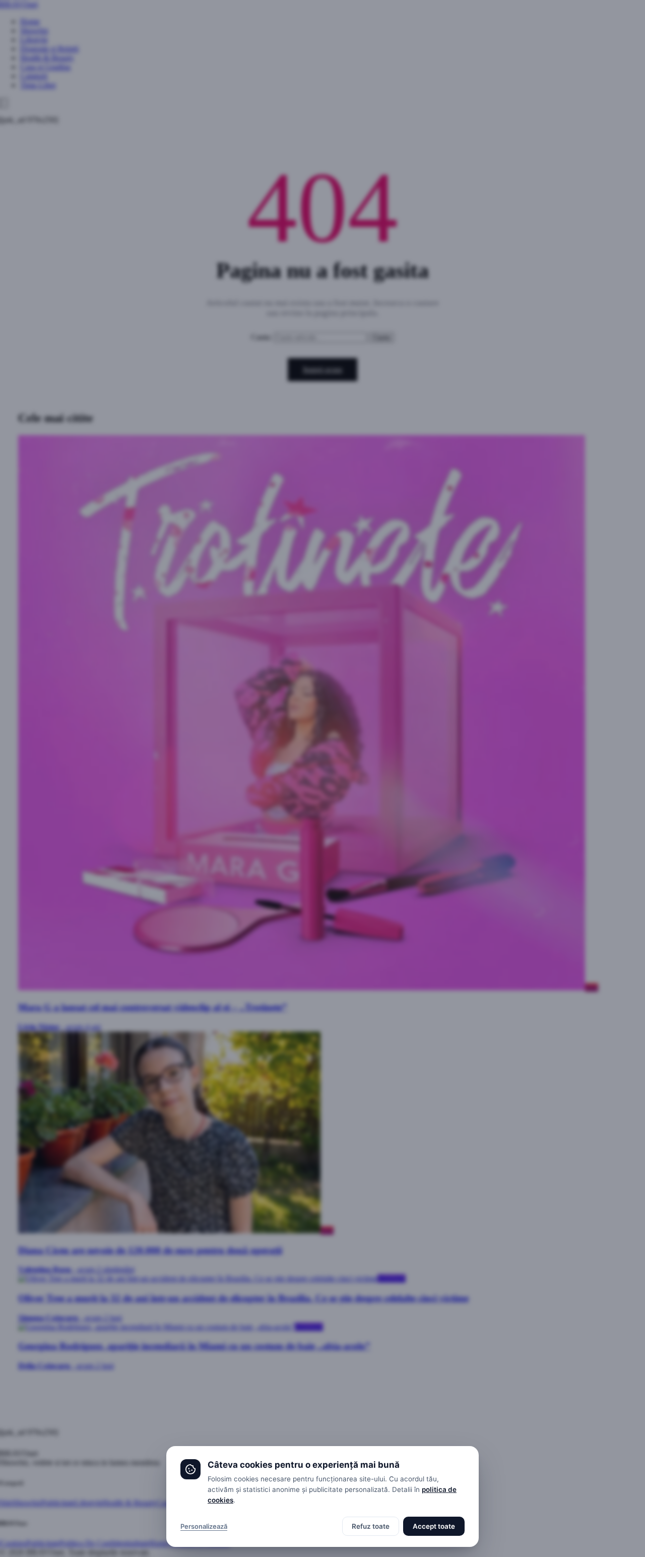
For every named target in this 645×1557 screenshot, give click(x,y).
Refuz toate (371, 1526)
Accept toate (434, 1526)
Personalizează (203, 1526)
